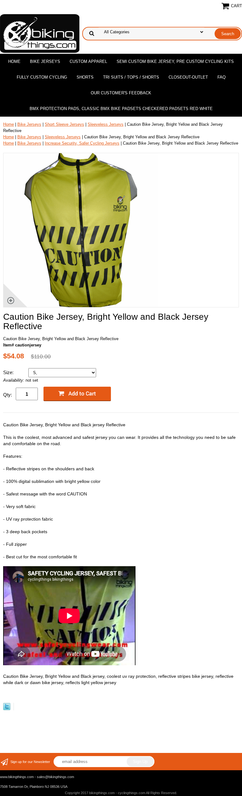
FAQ (221, 77)
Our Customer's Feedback (121, 93)
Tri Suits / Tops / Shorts (131, 77)
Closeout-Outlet (188, 77)
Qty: (7, 394)
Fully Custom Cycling (42, 77)
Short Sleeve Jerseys (64, 124)
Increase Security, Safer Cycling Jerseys (82, 143)
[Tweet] (6, 708)
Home (14, 61)
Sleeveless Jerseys (106, 124)
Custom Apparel (88, 61)
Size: (9, 372)
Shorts (85, 77)
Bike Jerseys (45, 61)
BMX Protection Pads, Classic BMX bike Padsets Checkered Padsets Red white (121, 108)
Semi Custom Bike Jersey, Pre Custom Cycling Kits (175, 61)
